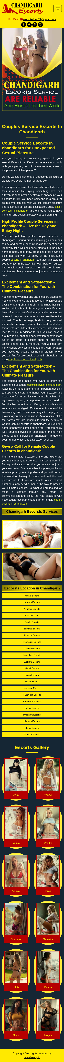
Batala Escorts (32, 622)
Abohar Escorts (32, 596)
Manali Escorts (32, 668)
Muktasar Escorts (32, 688)
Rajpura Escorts (32, 721)
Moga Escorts (32, 675)
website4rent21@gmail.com (39, 19)
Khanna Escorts (32, 648)
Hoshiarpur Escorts (32, 642)
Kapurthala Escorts (32, 655)
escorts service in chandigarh (44, 384)
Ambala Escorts (32, 602)
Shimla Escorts (32, 728)
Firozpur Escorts (32, 635)
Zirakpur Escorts (32, 734)
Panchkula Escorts (32, 695)
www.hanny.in (32, 1057)
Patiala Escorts (32, 708)
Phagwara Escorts (32, 715)
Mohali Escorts (32, 681)
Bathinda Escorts (32, 629)
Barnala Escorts (32, 615)
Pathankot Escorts (32, 701)
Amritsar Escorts (32, 609)
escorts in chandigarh (23, 259)
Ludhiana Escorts (32, 662)
